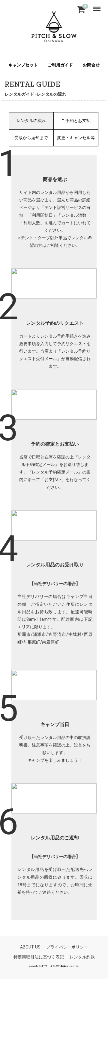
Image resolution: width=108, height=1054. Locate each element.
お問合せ (91, 65)
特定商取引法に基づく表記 (39, 957)
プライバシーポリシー (67, 947)
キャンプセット (23, 65)
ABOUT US (30, 947)
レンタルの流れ (31, 120)
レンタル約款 (82, 957)
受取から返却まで (31, 137)
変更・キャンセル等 (76, 137)
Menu (98, 6)
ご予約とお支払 (76, 120)
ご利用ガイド (60, 65)
